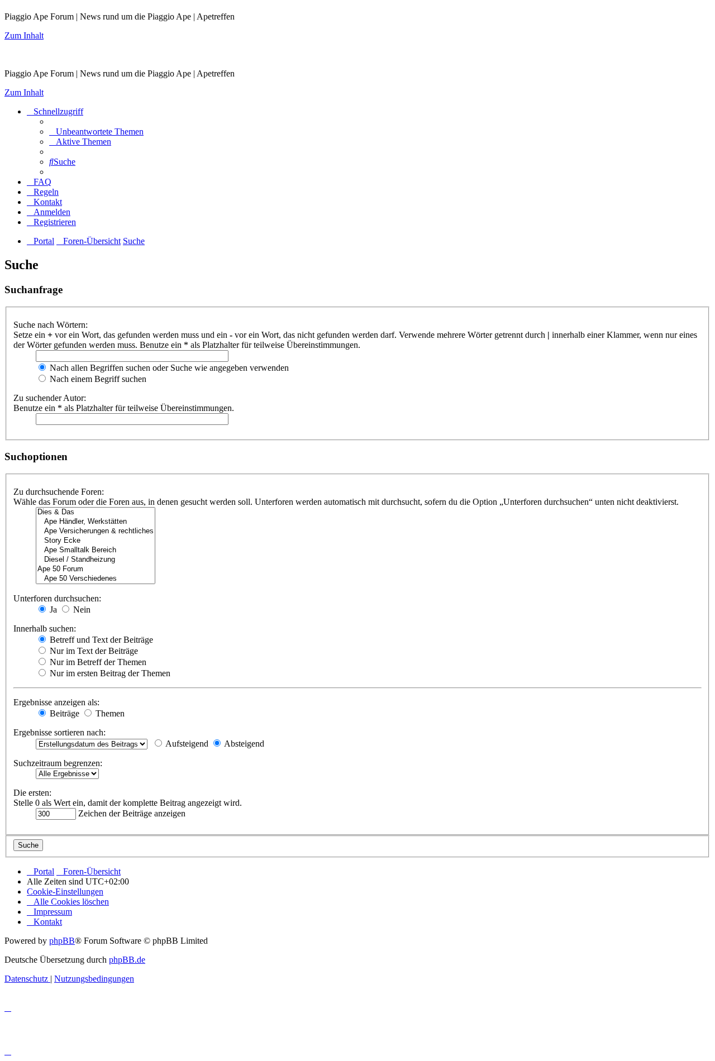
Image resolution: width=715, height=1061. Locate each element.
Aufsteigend (186, 743)
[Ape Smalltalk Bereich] (95, 550)
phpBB (62, 940)
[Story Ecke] (95, 541)
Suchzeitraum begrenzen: (57, 763)
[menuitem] (96, 131)
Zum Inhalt (24, 35)
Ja (52, 609)
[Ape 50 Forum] (95, 569)
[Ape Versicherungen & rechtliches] (95, 531)
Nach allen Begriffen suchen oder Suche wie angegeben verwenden (168, 367)
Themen (109, 713)
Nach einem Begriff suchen (96, 379)
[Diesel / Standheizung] (95, 560)
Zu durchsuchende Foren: (58, 491)
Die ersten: (32, 792)
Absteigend (243, 743)
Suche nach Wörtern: (50, 324)
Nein (80, 609)
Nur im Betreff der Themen (96, 662)
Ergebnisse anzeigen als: (56, 702)
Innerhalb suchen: (44, 628)
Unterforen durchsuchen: (57, 598)
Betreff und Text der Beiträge (100, 639)
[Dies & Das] (95, 512)
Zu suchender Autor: (49, 398)
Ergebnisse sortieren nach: (59, 732)
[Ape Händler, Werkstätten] (95, 522)
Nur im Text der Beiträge (92, 651)
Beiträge (63, 713)
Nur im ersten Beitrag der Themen (108, 673)
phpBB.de (127, 959)
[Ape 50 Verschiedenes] (95, 579)
